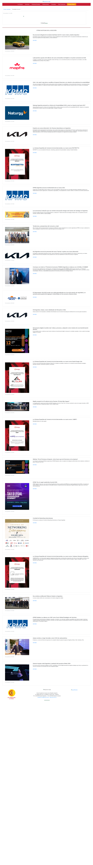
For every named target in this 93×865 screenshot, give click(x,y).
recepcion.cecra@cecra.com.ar (43, 697)
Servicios (27, 4)
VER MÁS (35, 40)
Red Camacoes (61, 4)
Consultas (53, 4)
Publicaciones (45, 4)
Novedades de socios (16, 9)
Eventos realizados (7, 9)
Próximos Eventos (36, 4)
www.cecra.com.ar (53, 697)
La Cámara (20, 4)
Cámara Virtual (71, 4)
